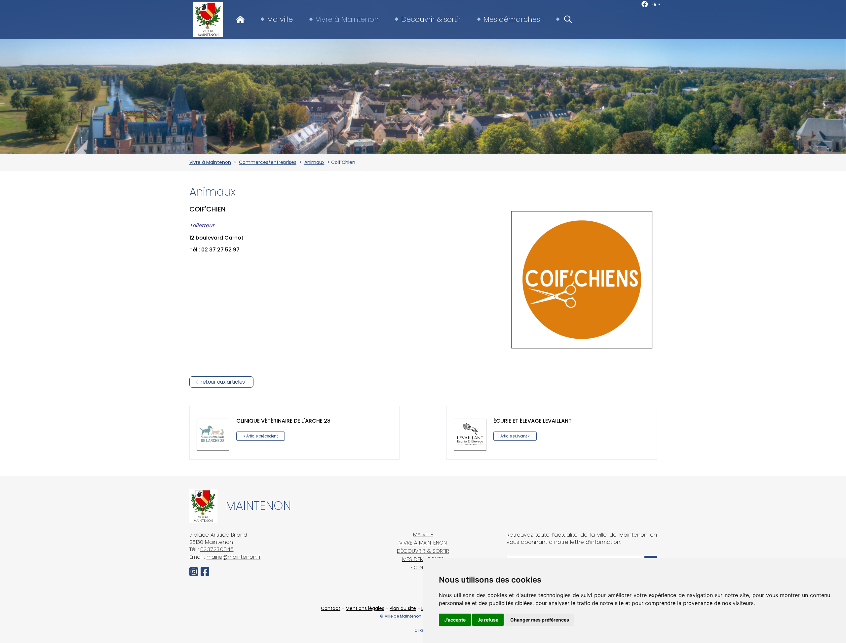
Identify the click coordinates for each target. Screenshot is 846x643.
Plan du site (403, 608)
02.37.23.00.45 (217, 549)
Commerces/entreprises (267, 162)
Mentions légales (365, 608)
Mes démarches (511, 19)
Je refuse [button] (488, 620)
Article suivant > (515, 436)
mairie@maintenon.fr (234, 557)
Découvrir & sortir (431, 19)
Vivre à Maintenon (347, 19)
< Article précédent (260, 436)
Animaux (314, 162)
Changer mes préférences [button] (539, 620)
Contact (330, 608)
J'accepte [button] (455, 620)
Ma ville (280, 19)
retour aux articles (222, 382)
